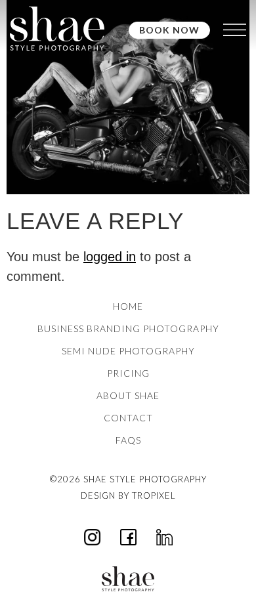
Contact (128, 417)
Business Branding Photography (128, 328)
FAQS (128, 440)
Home (128, 306)
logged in (109, 256)
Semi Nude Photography (128, 350)
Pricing (128, 373)
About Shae (128, 395)
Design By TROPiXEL (128, 495)
